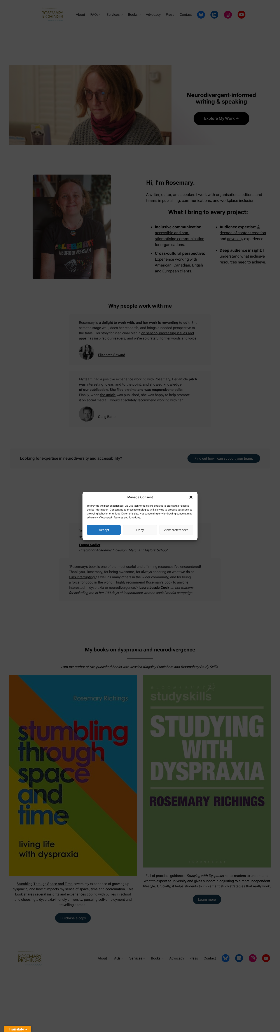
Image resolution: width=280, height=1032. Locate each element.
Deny (140, 530)
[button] (191, 497)
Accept (104, 530)
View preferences (176, 530)
